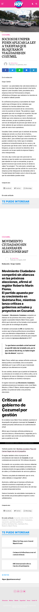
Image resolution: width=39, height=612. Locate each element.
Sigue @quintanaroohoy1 (11, 579)
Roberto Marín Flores (9, 526)
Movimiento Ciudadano (24, 520)
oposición (5, 522)
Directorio (5, 600)
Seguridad (22, 600)
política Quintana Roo (9, 524)
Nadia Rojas (15, 258)
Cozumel (17, 518)
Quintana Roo (23, 524)
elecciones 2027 (27, 518)
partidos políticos (16, 522)
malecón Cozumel (8, 520)
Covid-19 (34, 600)
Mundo (16, 600)
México (11, 600)
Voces (28, 600)
